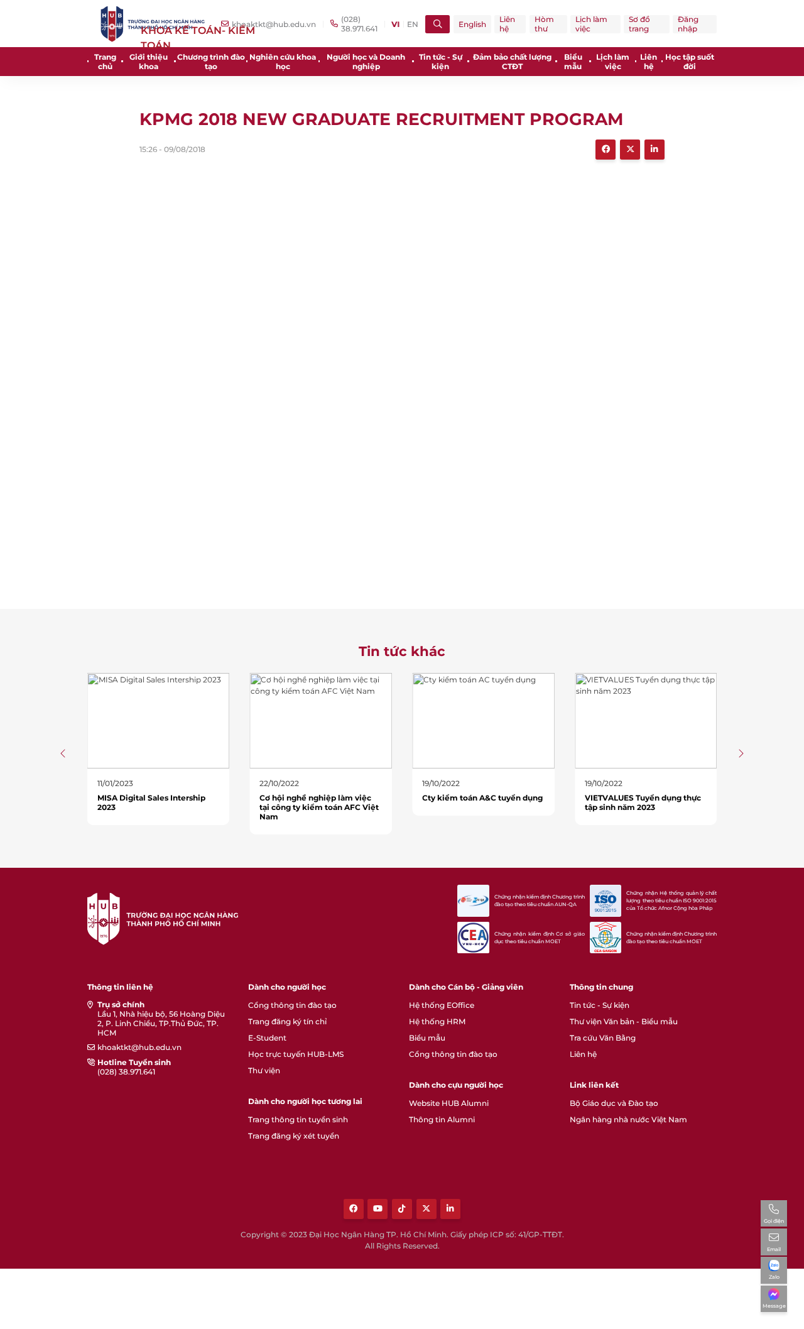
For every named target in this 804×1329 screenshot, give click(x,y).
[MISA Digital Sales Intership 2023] (158, 720)
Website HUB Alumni (449, 1103)
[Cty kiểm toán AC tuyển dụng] (483, 720)
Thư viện (264, 1070)
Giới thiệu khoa (148, 61)
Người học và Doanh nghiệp (366, 61)
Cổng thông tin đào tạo (292, 1005)
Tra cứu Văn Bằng (603, 1037)
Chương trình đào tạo (211, 61)
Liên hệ (507, 24)
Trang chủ (105, 61)
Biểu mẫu (573, 61)
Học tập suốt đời (689, 61)
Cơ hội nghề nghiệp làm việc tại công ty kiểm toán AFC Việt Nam (319, 807)
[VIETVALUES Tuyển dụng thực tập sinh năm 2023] (646, 720)
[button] (63, 753)
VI (395, 24)
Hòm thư (544, 24)
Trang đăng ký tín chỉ (287, 1021)
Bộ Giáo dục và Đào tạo (614, 1103)
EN (412, 24)
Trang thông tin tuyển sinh (298, 1119)
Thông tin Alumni (442, 1119)
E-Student (267, 1037)
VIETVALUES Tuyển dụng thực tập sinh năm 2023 (643, 802)
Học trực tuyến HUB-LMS (296, 1054)
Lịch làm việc (591, 24)
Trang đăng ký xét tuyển (293, 1135)
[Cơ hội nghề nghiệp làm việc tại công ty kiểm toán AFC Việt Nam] (320, 720)
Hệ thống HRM (437, 1021)
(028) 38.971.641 (126, 1071)
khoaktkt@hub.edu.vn (139, 1047)
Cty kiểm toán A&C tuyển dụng (482, 797)
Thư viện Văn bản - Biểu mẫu (624, 1021)
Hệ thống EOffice (441, 1005)
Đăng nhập (688, 24)
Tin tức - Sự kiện (440, 61)
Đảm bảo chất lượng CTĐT (512, 61)
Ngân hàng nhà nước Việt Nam (628, 1119)
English (472, 24)
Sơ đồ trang (639, 24)
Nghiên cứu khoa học (282, 61)
